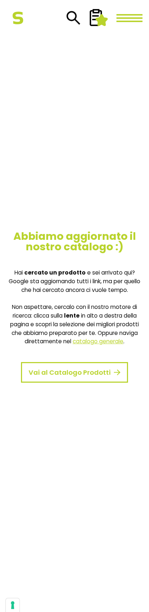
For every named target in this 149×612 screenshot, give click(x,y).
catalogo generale (98, 341)
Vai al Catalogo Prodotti (70, 372)
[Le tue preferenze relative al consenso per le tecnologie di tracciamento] (13, 605)
